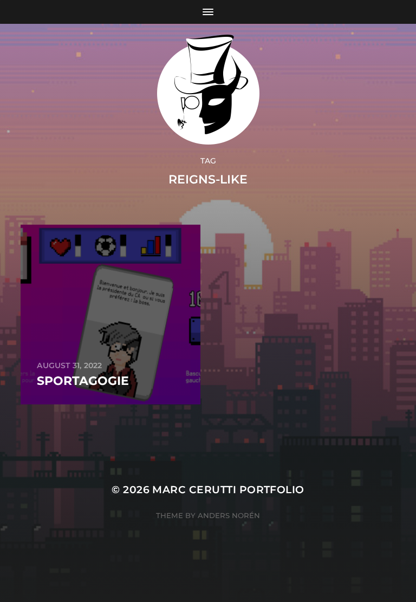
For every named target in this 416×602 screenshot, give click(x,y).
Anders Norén (229, 515)
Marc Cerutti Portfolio (228, 489)
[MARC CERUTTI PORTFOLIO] (208, 90)
